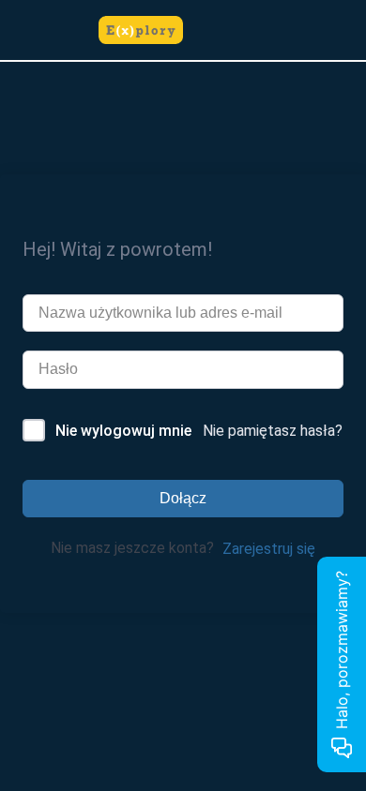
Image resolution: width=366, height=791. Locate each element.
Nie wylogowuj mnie (123, 431)
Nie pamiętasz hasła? (273, 431)
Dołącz (183, 498)
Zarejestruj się (268, 549)
